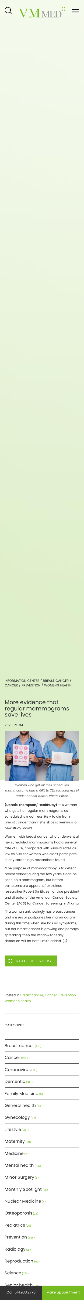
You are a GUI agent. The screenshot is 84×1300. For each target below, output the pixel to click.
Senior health (19, 1285)
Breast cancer (56, 680)
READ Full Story (34, 961)
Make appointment (63, 1292)
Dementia (15, 1081)
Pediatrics (15, 1225)
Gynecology (17, 1117)
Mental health (19, 1165)
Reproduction (19, 1261)
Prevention (31, 685)
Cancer (11, 685)
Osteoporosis (18, 1213)
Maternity (15, 1141)
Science (13, 1273)
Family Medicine (21, 1093)
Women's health (58, 685)
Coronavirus (18, 1069)
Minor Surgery (19, 1177)
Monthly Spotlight (23, 1189)
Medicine (14, 1153)
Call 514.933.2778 (21, 1292)
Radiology (15, 1249)
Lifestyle (13, 1129)
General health (20, 1105)
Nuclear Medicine (23, 1201)
